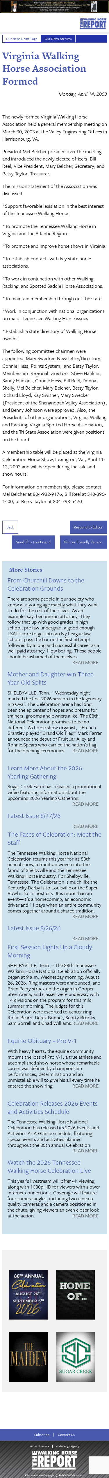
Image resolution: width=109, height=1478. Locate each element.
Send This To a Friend (33, 542)
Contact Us (66, 1435)
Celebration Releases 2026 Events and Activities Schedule (53, 1107)
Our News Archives (58, 38)
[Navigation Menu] (4, 22)
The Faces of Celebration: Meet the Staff (54, 838)
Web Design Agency (67, 1446)
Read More (85, 662)
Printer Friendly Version (83, 542)
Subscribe (41, 1435)
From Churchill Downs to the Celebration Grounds (46, 584)
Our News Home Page (21, 38)
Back (10, 527)
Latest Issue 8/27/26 (34, 815)
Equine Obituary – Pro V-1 (42, 1040)
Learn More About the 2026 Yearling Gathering (45, 772)
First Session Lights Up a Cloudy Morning (50, 950)
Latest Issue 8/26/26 (34, 927)
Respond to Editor (88, 527)
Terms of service (39, 1446)
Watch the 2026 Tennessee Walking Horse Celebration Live (49, 1166)
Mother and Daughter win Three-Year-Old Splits (52, 678)
